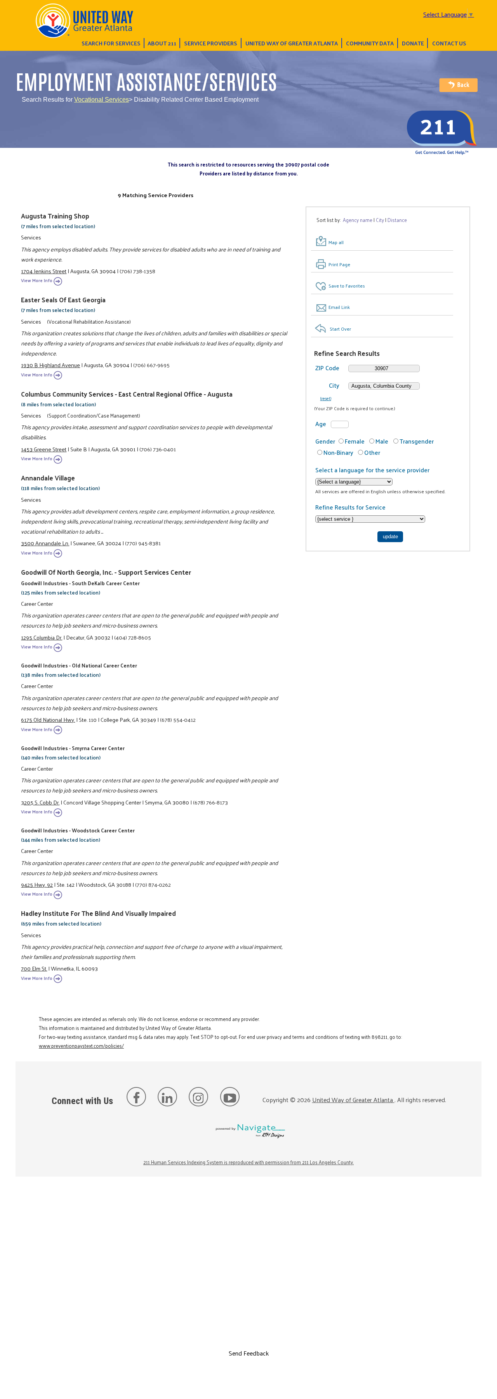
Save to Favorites (346, 285)
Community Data (370, 43)
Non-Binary (338, 452)
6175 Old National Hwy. (48, 719)
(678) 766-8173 (210, 802)
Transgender (417, 441)
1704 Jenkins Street (43, 271)
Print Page (339, 264)
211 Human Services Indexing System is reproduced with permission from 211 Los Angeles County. (248, 1162)
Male (381, 441)
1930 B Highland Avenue (50, 365)
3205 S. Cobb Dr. (40, 802)
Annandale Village (48, 478)
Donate (413, 43)
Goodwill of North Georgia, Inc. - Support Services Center (106, 572)
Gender (325, 441)
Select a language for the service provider (372, 469)
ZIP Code (327, 367)
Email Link (339, 307)
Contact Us (449, 43)
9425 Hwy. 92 (37, 884)
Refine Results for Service (350, 507)
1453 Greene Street (43, 449)
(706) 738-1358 (137, 271)
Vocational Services (101, 99)
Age (320, 423)
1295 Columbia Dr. (41, 637)
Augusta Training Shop (55, 216)
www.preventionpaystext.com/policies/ (81, 1045)
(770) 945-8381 (143, 543)
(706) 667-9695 (151, 365)
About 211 (162, 43)
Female (355, 441)
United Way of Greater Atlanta (291, 43)
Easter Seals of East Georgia (63, 299)
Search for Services (111, 43)
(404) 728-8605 (132, 637)
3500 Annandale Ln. (45, 543)
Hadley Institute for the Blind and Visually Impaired (98, 913)
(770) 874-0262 (153, 884)
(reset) (325, 398)
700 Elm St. (34, 968)
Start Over (340, 328)
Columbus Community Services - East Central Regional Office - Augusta (127, 394)
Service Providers (210, 43)
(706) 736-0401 (157, 449)
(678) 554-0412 (178, 719)
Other (372, 452)
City (334, 385)
